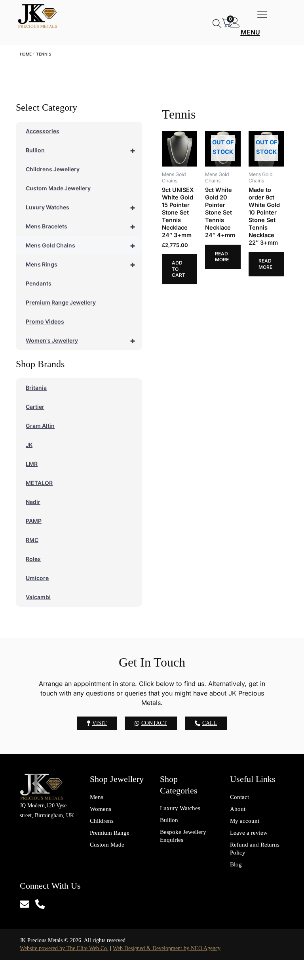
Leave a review (249, 833)
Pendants (38, 283)
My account (244, 821)
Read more (222, 257)
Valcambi (38, 597)
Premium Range (109, 833)
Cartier (35, 406)
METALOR (39, 482)
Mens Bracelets (80, 226)
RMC (32, 540)
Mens (96, 797)
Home (26, 54)
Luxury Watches (80, 207)
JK (29, 444)
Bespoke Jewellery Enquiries (183, 836)
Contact (239, 797)
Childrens (102, 821)
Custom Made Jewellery (58, 188)
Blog (236, 864)
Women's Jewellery (80, 340)
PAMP (34, 520)
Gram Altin (40, 425)
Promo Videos (45, 321)
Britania (36, 387)
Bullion (80, 150)
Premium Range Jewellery (61, 302)
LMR (32, 463)
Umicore (37, 578)
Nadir (33, 501)
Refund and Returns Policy (254, 848)
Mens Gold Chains (80, 245)
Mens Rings (80, 264)
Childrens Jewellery (53, 169)
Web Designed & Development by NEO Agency (166, 948)
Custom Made (107, 844)
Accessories (42, 131)
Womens (100, 809)
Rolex (33, 559)
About (237, 809)
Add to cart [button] (178, 269)
